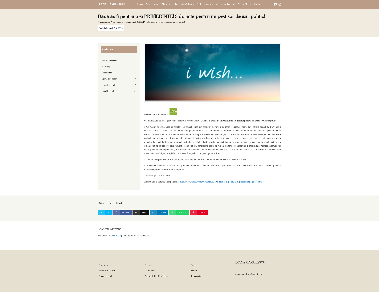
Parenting (119, 66)
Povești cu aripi (119, 85)
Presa (113, 22)
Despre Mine (152, 4)
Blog (193, 265)
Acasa (140, 4)
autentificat (115, 235)
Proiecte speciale (205, 4)
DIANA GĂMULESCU (111, 4)
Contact (257, 4)
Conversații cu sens (225, 4)
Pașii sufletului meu (184, 4)
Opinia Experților (119, 79)
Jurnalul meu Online (110, 60)
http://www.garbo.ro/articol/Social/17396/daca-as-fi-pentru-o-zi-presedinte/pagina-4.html (220, 181)
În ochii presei (119, 91)
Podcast (194, 271)
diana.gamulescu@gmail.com (249, 274)
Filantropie (167, 4)
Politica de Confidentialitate (156, 276)
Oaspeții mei (119, 72)
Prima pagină (103, 22)
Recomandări (196, 276)
